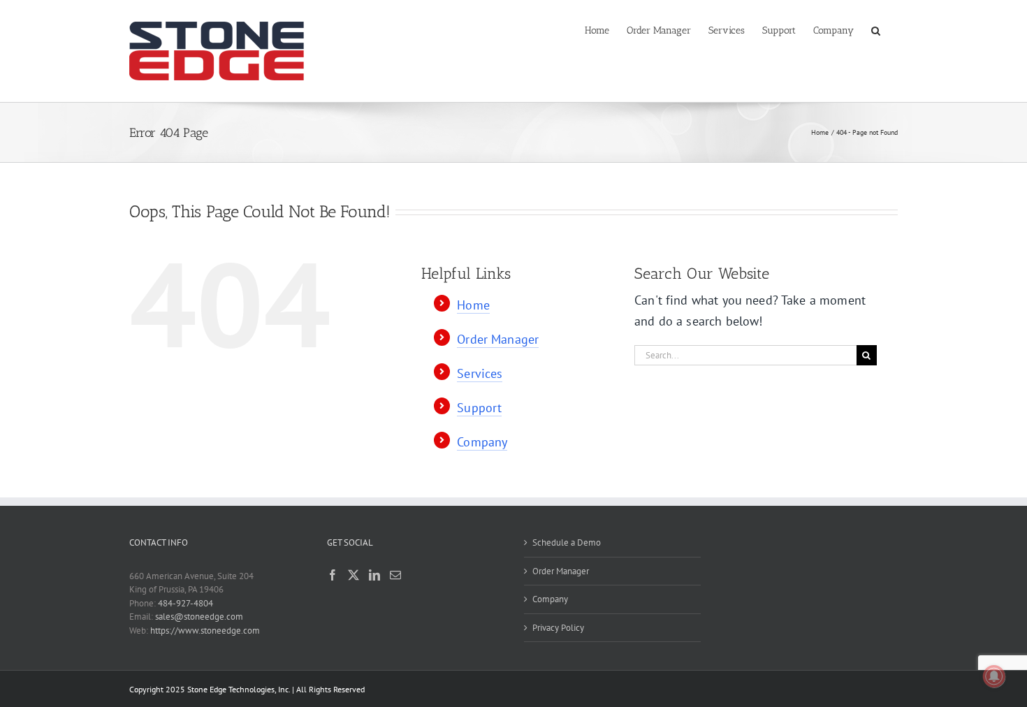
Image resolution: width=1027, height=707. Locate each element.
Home (473, 305)
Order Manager (498, 339)
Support (479, 408)
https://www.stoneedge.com (205, 630)
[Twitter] (353, 575)
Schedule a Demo (566, 542)
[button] (875, 29)
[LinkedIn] (374, 575)
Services (479, 373)
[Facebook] (332, 575)
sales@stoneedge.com (199, 616)
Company (482, 442)
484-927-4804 (185, 603)
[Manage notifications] (994, 676)
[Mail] (395, 575)
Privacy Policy (558, 628)
